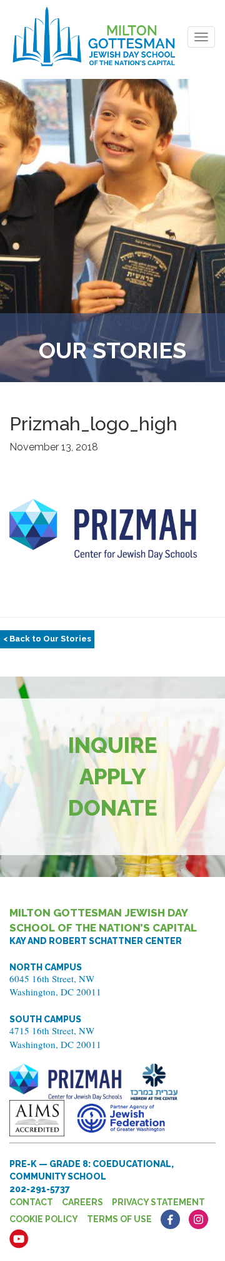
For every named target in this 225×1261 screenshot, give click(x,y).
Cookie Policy (43, 1219)
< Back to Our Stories (47, 638)
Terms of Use (119, 1219)
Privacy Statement (158, 1202)
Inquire (113, 745)
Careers (82, 1202)
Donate (113, 808)
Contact (31, 1202)
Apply (112, 776)
